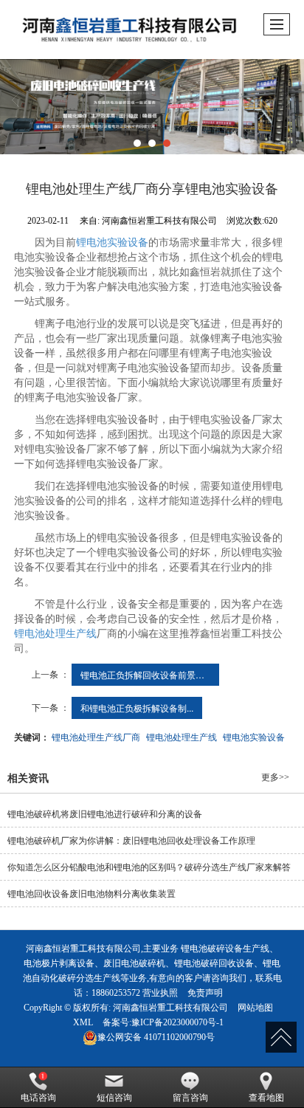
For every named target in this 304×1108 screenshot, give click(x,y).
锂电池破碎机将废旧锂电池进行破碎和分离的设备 (104, 814)
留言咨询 (190, 1097)
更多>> (275, 777)
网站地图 (255, 1007)
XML (83, 1022)
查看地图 (266, 1097)
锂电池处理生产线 (55, 633)
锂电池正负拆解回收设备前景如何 (146, 674)
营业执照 (160, 993)
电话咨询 (38, 1097)
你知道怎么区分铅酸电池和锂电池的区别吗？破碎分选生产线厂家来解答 (149, 867)
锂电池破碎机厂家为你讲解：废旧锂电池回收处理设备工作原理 (131, 841)
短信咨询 (114, 1097)
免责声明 (205, 993)
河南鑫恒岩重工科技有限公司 (170, 1007)
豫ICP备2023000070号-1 (177, 1022)
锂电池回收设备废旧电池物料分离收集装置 (91, 894)
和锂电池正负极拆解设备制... (136, 707)
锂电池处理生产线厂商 (96, 736)
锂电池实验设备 (112, 242)
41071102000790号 (156, 1037)
